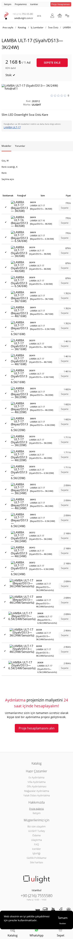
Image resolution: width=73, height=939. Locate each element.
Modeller (6, 146)
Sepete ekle (52, 62)
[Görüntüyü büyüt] (37, 87)
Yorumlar (20, 146)
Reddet (62, 923)
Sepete (65, 207)
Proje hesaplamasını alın (37, 728)
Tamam (63, 918)
